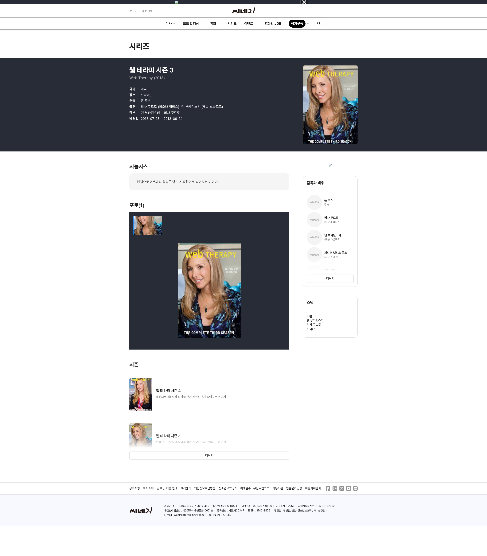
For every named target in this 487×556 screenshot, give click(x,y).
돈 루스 (146, 101)
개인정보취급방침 (205, 488)
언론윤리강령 (294, 488)
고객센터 (186, 488)
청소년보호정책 (228, 488)
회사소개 (148, 488)
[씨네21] (243, 11)
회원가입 (147, 10)
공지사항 (134, 488)
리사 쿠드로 (149, 107)
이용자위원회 (313, 488)
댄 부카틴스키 (191, 107)
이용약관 (277, 488)
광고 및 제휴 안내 (167, 488)
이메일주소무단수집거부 (255, 488)
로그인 (133, 10)
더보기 (209, 455)
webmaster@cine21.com (189, 514)
